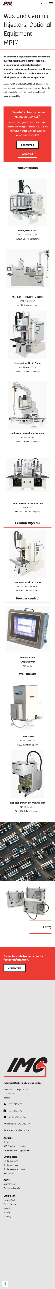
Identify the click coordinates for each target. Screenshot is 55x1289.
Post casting (8, 1173)
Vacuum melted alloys (12, 1188)
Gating (47, 927)
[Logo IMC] (7, 3)
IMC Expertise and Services (15, 1146)
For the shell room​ (11, 1164)
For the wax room (11, 1160)
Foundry (7, 1212)
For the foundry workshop (14, 1169)
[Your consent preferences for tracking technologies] (5, 1284)
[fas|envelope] (6, 1117)
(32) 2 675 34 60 (15, 1104)
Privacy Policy (23, 1130)
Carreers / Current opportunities (17, 1150)
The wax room (9, 1199)
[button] (41, 4)
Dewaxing (8, 1208)
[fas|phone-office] (6, 1110)
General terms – (10, 1130)
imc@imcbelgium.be (17, 1117)
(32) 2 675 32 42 (15, 1110)
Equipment (9, 1195)
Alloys (7, 1179)
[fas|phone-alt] (6, 1104)
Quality (6, 1141)
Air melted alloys (10, 1183)
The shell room (10, 1203)
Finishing (7, 1216)
